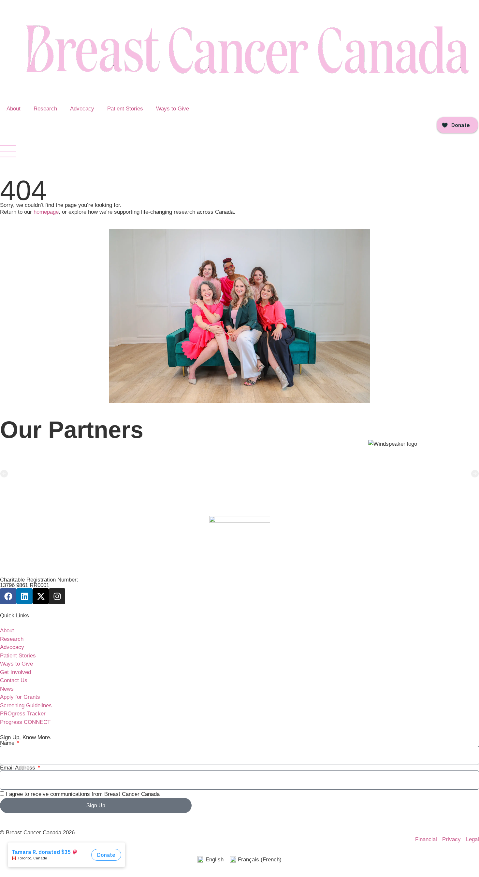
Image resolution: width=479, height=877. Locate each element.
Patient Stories (125, 109)
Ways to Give (172, 109)
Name (8, 743)
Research (45, 109)
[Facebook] (8, 596)
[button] (4, 474)
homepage (46, 212)
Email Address (18, 767)
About (14, 109)
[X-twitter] (41, 596)
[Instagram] (57, 596)
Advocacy (82, 109)
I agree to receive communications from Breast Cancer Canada (83, 794)
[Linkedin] (24, 596)
